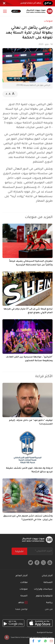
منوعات (48, 21)
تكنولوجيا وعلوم (44, 596)
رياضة (49, 603)
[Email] (51, 641)
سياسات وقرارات (43, 589)
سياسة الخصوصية (45, 633)
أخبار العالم (22, 576)
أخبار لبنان (47, 576)
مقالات (24, 582)
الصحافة (48, 582)
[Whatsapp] (45, 641)
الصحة (24, 596)
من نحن (49, 609)
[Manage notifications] (6, 637)
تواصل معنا (21, 609)
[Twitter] (39, 641)
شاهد (21, 603)
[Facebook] (33, 641)
